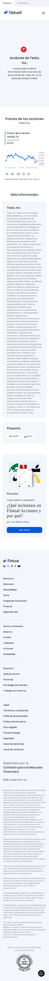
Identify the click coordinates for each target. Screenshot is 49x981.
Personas (8, 679)
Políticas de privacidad (15, 716)
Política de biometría (14, 721)
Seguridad (8, 738)
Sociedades (9, 654)
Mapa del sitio (10, 612)
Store (6, 595)
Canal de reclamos (13, 749)
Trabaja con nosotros (14, 690)
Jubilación (8, 643)
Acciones (8, 648)
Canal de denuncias (13, 744)
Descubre (8, 584)
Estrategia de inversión (15, 685)
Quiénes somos (11, 674)
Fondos (7, 637)
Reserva (7, 631)
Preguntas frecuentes (15, 600)
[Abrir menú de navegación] (43, 13)
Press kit (7, 606)
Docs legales (10, 727)
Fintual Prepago (11, 732)
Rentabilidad (10, 589)
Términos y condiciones (15, 710)
